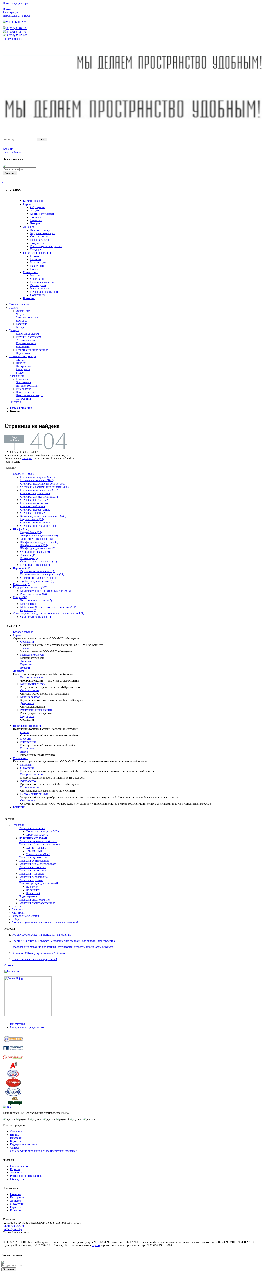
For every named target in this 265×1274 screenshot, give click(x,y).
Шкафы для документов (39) (37, 548)
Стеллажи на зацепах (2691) (37, 477)
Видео (24, 751)
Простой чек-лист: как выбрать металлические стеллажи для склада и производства (63, 940)
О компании (20, 758)
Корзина (15, 1169)
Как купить (27, 748)
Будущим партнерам (32, 683)
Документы (27, 703)
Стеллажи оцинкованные (34, 857)
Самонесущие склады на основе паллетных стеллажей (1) (48, 613)
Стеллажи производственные (38, 525)
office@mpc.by (13, 38)
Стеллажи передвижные (35, 509)
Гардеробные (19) (31, 532)
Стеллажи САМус (37, 834)
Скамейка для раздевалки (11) (38, 561)
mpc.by (96, 1245)
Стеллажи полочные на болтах (38, 841)
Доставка (26, 661)
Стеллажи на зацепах (32, 828)
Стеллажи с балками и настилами (39, 844)
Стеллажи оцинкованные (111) (39, 490)
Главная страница (21, 407)
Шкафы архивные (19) (34, 545)
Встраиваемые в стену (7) (36, 600)
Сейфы (16, 919)
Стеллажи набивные (32, 506)
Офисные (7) (28, 610)
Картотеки (18, 912)
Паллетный (33, 893)
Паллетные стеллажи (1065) (37, 480)
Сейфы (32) (20, 597)
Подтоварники (28, 896)
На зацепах (33, 889)
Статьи (24, 732)
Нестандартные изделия (35, 564)
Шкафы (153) (21, 529)
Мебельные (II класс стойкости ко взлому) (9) (48, 606)
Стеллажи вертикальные (35, 493)
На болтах (32, 886)
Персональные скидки (34, 793)
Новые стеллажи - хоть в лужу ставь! (34, 959)
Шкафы (16, 906)
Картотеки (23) (22, 584)
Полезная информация (27, 725)
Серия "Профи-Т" (37, 847)
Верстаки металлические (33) (38, 571)
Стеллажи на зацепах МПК (42, 831)
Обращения (27, 641)
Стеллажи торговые (32, 512)
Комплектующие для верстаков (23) (42, 574)
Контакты (26, 764)
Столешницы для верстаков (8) (39, 577)
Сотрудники (27, 800)
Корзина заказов (30, 696)
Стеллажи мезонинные (34, 503)
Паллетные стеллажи (33, 837)
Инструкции (28, 741)
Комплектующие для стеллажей (38, 883)
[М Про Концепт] (14, 21)
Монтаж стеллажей (32, 654)
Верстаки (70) (21, 568)
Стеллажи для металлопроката (39, 496)
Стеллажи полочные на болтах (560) (42, 483)
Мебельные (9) (29, 603)
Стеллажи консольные (34, 499)
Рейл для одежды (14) (33, 593)
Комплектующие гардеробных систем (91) (46, 590)
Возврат (25, 667)
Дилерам (18, 670)
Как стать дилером (31, 677)
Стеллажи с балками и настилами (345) (44, 486)
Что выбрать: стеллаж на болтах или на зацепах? (41, 934)
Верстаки (17, 909)
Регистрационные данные (36, 709)
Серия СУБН (34, 850)
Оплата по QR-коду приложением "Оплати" (39, 953)
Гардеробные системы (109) (30, 587)
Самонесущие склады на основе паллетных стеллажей (45, 922)
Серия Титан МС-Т (38, 854)
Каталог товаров (23, 631)
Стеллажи (18, 824)
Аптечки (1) (27, 555)
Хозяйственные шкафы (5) (36, 538)
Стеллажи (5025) (23, 473)
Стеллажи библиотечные (35, 522)
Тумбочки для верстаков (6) (37, 581)
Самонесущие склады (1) (35, 616)
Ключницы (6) (29, 558)
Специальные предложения (27, 1027)
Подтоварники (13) (32, 519)
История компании (32, 774)
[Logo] (7, 1106)
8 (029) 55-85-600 (16, 35)
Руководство (28, 780)
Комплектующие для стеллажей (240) (43, 516)
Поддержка (27, 716)
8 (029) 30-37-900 (16, 31)
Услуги (24, 648)
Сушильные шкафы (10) (35, 551)
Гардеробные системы (25, 915)
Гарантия (26, 664)
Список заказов (29, 690)
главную (27, 458)
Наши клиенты (29, 787)
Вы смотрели (18, 1023)
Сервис (17, 635)
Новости (25, 738)
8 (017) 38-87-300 (16, 28)
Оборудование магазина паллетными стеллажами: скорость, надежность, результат (62, 946)
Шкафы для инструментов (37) (39, 542)
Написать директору (15, 3)
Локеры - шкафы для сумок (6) (39, 535)
